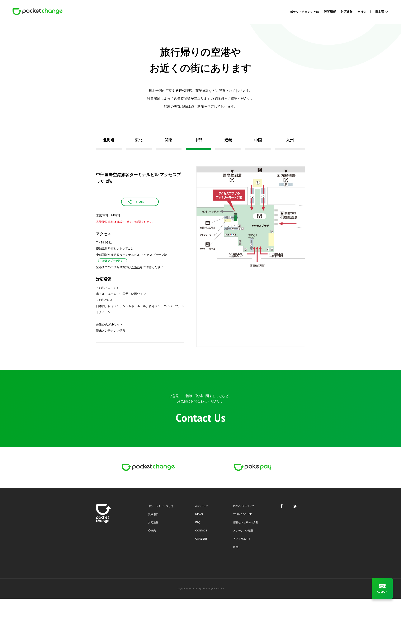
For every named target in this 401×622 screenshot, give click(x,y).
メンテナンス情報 (243, 530)
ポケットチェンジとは (160, 506)
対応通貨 (153, 522)
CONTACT (201, 530)
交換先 (152, 530)
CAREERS (201, 538)
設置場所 (153, 514)
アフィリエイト (242, 538)
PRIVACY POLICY (243, 506)
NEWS (199, 514)
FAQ (197, 522)
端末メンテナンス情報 (110, 330)
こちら (135, 267)
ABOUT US (201, 506)
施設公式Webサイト (109, 324)
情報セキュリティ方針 (245, 522)
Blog (236, 547)
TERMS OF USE (242, 514)
